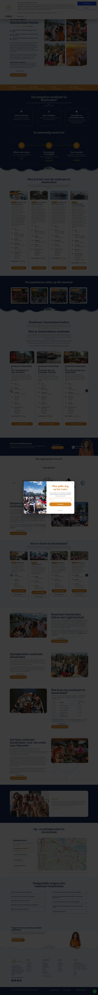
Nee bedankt (60, 510)
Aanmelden (60, 504)
